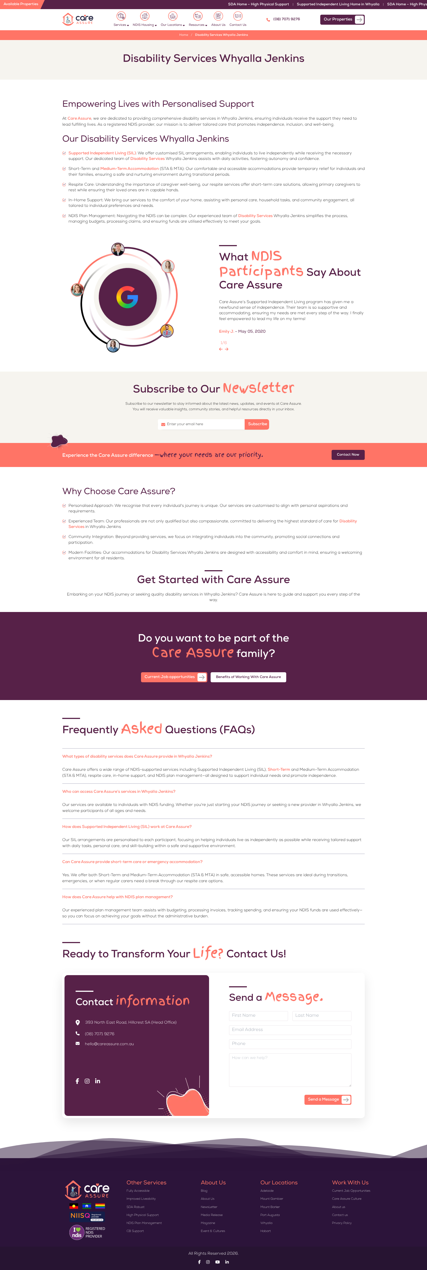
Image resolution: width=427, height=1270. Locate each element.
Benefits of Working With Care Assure (248, 677)
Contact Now (348, 455)
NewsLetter (209, 1207)
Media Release (212, 1215)
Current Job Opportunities (351, 1191)
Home (183, 35)
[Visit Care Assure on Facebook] (77, 1081)
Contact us (340, 1215)
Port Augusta (270, 1215)
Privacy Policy (342, 1223)
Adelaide (267, 1191)
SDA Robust (135, 1207)
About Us (207, 1199)
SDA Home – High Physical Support (226, 4)
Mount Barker (270, 1207)
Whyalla (266, 1223)
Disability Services (147, 159)
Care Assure (79, 119)
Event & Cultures (213, 1231)
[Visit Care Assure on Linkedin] (97, 1081)
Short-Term (279, 770)
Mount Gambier (271, 1199)
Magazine (208, 1223)
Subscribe (257, 424)
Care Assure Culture (346, 1199)
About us (338, 1207)
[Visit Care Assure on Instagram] (87, 1081)
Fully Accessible (138, 1191)
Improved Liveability (141, 1199)
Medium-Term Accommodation (129, 169)
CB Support (135, 1231)
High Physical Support (143, 1215)
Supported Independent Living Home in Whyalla (306, 4)
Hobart (265, 1231)
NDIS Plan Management (144, 1223)
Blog (204, 1191)
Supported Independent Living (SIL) (102, 153)
